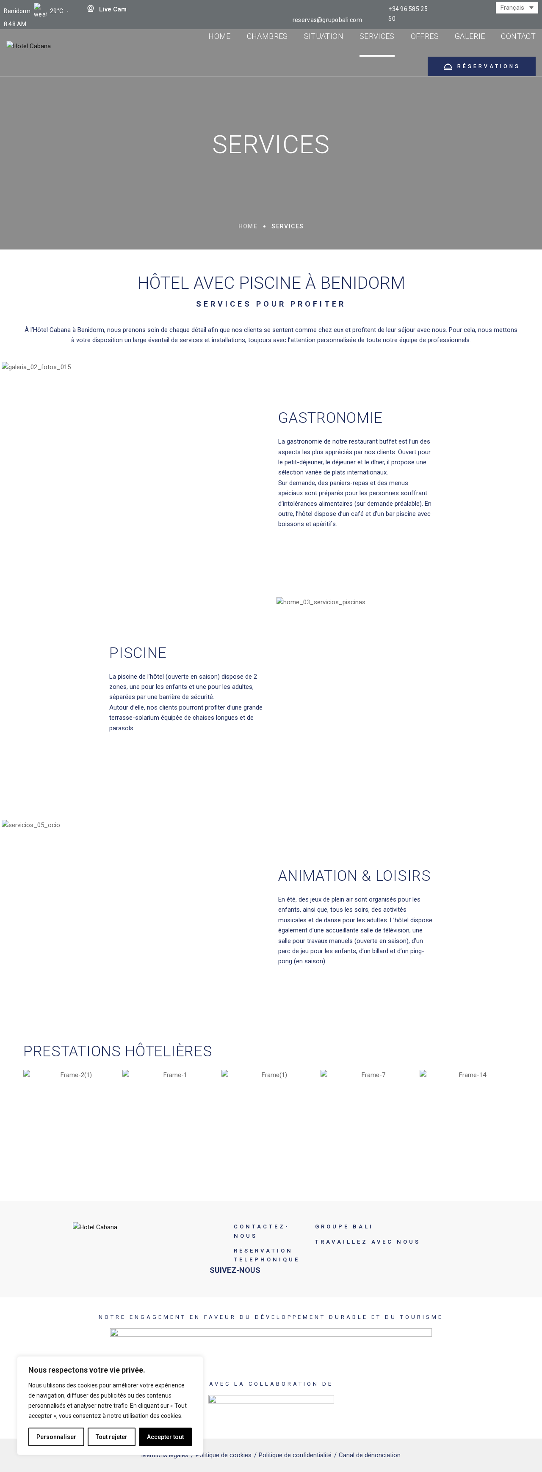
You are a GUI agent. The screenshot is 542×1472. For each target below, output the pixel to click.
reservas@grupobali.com (327, 19)
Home (248, 226)
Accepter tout (165, 1437)
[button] (32, 1101)
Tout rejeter (111, 1437)
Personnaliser (56, 1437)
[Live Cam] (90, 8)
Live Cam (113, 9)
